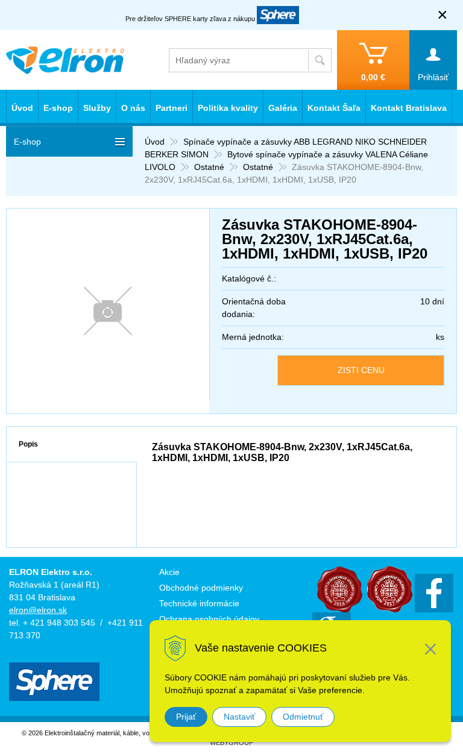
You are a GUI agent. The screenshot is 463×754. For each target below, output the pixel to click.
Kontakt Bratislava (409, 108)
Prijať (186, 716)
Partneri (171, 108)
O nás (133, 108)
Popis (28, 444)
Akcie (169, 572)
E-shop (58, 108)
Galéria (282, 108)
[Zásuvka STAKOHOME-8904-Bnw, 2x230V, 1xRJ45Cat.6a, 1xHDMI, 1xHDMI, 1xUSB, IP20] (108, 311)
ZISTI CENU (361, 370)
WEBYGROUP (231, 742)
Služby (97, 108)
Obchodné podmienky (201, 587)
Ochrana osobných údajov (209, 619)
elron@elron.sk (38, 610)
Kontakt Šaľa (334, 108)
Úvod (155, 141)
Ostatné (209, 167)
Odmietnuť (303, 716)
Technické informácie (199, 603)
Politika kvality (228, 108)
